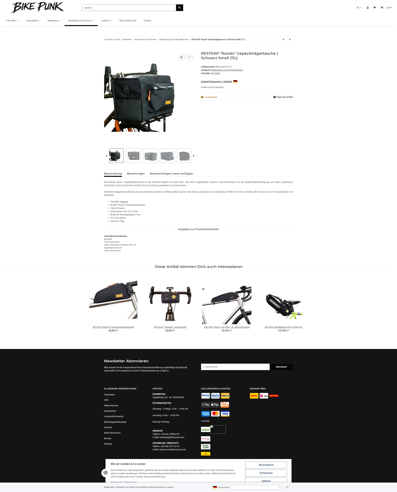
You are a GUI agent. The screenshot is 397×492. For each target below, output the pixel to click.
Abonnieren (281, 367)
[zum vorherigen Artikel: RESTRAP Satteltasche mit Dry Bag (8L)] (283, 39)
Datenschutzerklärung (152, 367)
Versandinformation (113, 416)
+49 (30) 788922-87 (170, 434)
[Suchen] (179, 7)
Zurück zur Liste (113, 39)
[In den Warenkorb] (106, 49)
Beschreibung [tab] (113, 173)
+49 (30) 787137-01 (170, 446)
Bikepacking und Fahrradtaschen (227, 70)
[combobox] (246, 487)
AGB (106, 400)
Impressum (116, 482)
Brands (107, 438)
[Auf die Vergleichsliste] (181, 57)
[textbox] (246, 487)
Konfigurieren (266, 473)
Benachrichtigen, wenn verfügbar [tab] (171, 173)
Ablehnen (266, 481)
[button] (367, 7)
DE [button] (358, 7)
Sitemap (108, 444)
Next (193, 155)
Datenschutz (130, 482)
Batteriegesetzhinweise (115, 422)
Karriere (108, 427)
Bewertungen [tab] (136, 173)
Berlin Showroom (112, 433)
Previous (106, 155)
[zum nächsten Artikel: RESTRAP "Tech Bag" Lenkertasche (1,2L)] (290, 39)
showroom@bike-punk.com (172, 449)
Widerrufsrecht (111, 405)
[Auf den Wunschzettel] (189, 57)
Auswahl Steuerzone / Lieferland (217, 81)
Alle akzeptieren (266, 465)
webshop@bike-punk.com (171, 437)
